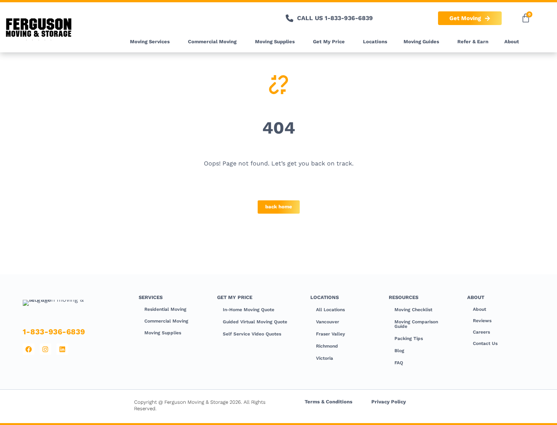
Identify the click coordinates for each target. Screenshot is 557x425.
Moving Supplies (275, 41)
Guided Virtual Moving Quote (255, 321)
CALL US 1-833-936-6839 (335, 18)
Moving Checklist (413, 309)
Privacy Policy (388, 402)
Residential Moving (165, 309)
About (511, 41)
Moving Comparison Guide (416, 324)
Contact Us (485, 343)
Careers (481, 332)
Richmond (327, 346)
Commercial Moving (212, 41)
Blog (399, 350)
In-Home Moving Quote (248, 309)
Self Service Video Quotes (252, 334)
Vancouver (327, 321)
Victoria (324, 358)
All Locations (330, 309)
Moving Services (150, 41)
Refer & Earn (472, 41)
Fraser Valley (330, 334)
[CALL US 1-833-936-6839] (289, 18)
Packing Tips (408, 338)
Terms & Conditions (328, 402)
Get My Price (329, 41)
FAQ (398, 362)
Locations (375, 41)
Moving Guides (421, 41)
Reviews (482, 320)
